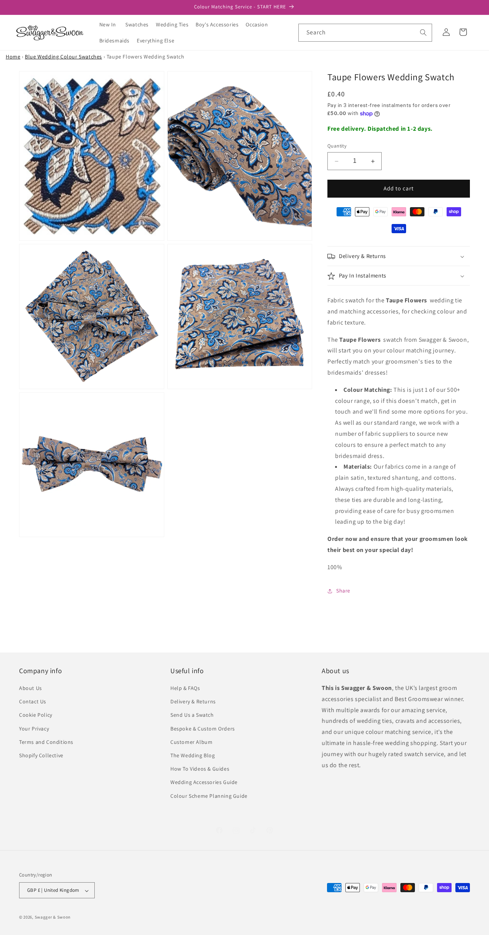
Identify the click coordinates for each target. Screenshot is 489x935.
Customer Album (191, 742)
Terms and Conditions (46, 742)
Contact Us (32, 701)
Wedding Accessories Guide (204, 782)
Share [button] (343, 590)
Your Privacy (34, 728)
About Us (30, 688)
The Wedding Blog (192, 755)
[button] (140, 24)
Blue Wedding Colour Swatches (63, 56)
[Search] (423, 32)
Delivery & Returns (193, 701)
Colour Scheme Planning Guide (209, 795)
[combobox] (365, 32)
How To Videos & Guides (199, 769)
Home (13, 56)
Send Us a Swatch (192, 715)
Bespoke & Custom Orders (202, 728)
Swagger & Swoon (53, 917)
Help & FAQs (185, 688)
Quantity (337, 146)
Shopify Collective (41, 755)
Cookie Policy (35, 715)
